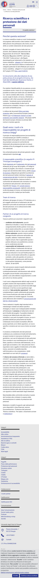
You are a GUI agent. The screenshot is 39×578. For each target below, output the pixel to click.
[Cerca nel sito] (37, 6)
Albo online (4, 434)
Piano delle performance (9, 464)
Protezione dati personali (9, 466)
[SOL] (34, 6)
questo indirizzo (18, 82)
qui (9, 115)
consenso (24, 353)
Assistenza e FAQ (6, 438)
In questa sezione (28, 30)
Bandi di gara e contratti (8, 443)
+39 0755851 (10, 535)
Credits (3, 475)
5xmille (3, 519)
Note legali (4, 451)
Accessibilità (5, 432)
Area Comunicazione (7, 510)
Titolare (13, 186)
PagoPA (3, 462)
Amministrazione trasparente (10, 436)
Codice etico (5, 447)
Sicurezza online (6, 468)
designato (10, 164)
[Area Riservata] (28, 6)
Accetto (15, 575)
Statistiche (4, 481)
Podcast (3, 514)
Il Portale (4, 477)
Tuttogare (4, 470)
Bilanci (3, 445)
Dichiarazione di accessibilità (10, 483)
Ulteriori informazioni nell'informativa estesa (15, 572)
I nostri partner (5, 494)
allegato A (18, 62)
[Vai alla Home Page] (8, 4)
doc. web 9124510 (21, 71)
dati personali (31, 164)
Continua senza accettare (29, 575)
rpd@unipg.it (8, 414)
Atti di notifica (5, 441)
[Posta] (31, 6)
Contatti (8, 539)
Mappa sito (4, 479)
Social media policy (7, 512)
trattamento (21, 164)
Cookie (3, 472)
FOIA (2, 449)
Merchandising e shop (8, 516)
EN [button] (33, 2)
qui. (20, 154)
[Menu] (37, 2)
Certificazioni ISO (6, 502)
